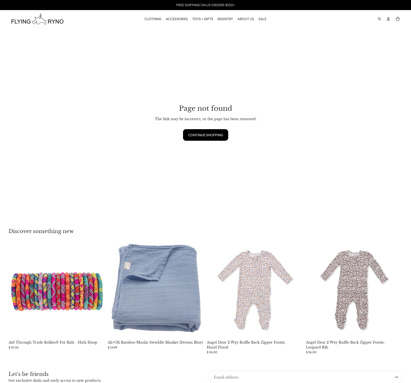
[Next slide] (296, 290)
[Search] (379, 19)
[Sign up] (396, 377)
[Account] (388, 19)
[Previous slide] (213, 290)
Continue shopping (205, 135)
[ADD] (98, 331)
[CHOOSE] (297, 331)
